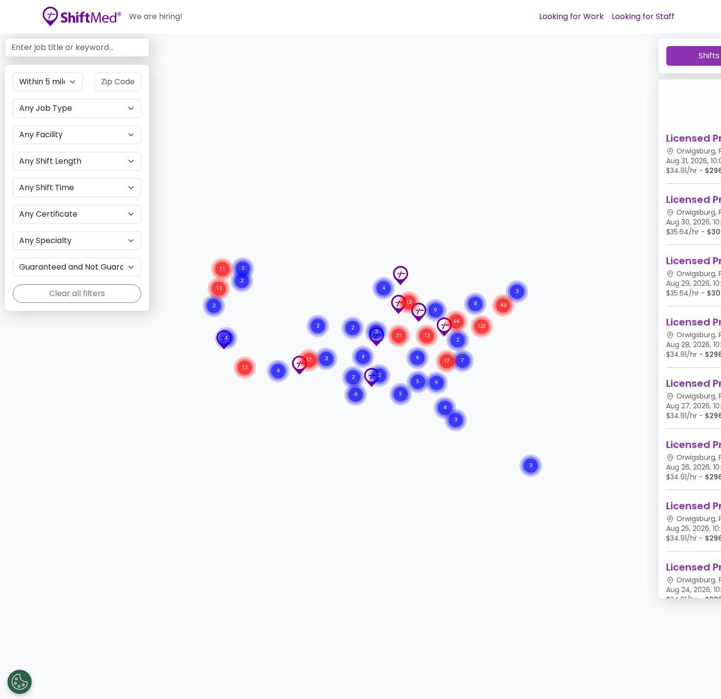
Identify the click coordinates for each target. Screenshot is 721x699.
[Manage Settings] (19, 682)
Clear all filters (77, 293)
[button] (400, 275)
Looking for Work (571, 16)
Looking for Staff (643, 16)
